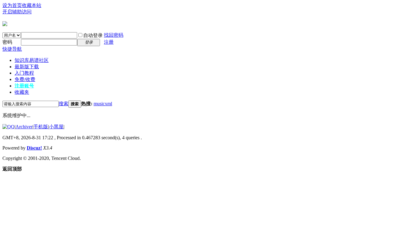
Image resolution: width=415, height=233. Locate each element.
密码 (7, 42)
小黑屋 (56, 126)
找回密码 (113, 35)
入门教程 (24, 73)
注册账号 (24, 85)
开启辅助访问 (17, 11)
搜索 (63, 103)
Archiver (24, 126)
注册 (109, 42)
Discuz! (34, 147)
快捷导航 (12, 49)
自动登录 (93, 35)
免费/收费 (25, 79)
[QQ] (8, 126)
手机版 (40, 126)
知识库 (32, 60)
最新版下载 (27, 66)
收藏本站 (31, 5)
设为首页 (12, 5)
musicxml (103, 103)
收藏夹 (22, 92)
